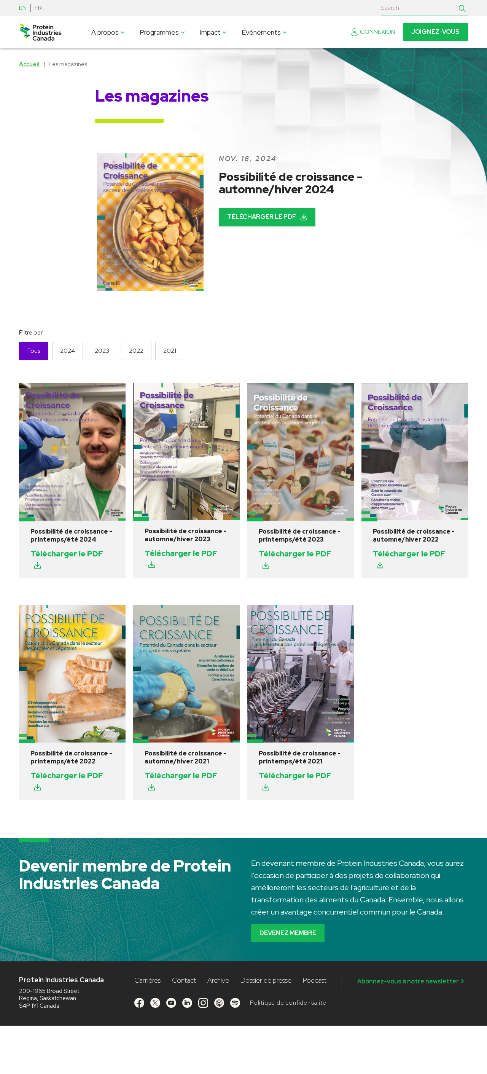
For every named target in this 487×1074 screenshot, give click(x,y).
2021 (169, 351)
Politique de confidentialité (288, 1003)
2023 (102, 351)
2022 (136, 351)
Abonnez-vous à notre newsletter (408, 981)
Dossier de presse (265, 980)
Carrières (147, 980)
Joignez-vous (435, 32)
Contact (184, 980)
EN (23, 8)
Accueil (29, 64)
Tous (33, 351)
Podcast (314, 980)
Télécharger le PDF (261, 217)
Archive (218, 980)
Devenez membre (287, 933)
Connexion (377, 32)
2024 (67, 351)
